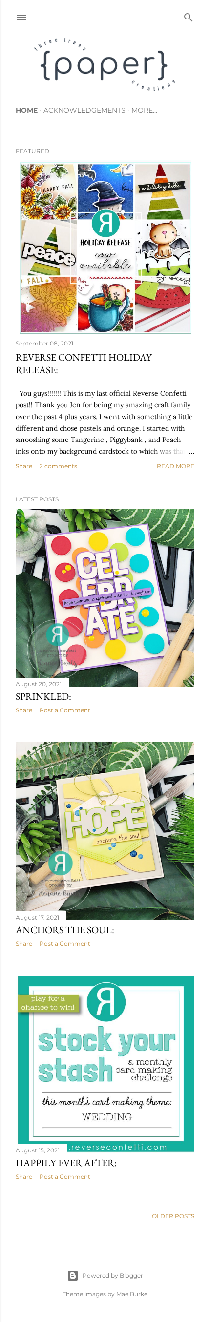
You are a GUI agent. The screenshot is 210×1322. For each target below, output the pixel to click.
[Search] (188, 15)
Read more (175, 466)
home (27, 110)
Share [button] (24, 466)
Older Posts (173, 1216)
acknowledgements (84, 110)
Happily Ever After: (66, 1162)
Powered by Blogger (113, 1275)
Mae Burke (131, 1294)
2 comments (58, 466)
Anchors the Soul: (65, 929)
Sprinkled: (43, 696)
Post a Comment (65, 710)
